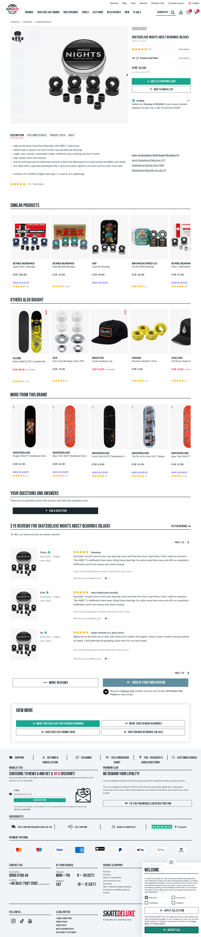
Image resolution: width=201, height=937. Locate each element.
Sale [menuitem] (138, 12)
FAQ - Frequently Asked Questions (117, 886)
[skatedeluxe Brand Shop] (161, 29)
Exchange (86, 757)
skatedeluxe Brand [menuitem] (48, 12)
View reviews (184, 49)
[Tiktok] (21, 921)
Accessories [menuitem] (114, 12)
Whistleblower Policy (65, 929)
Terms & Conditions (64, 918)
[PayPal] (121, 850)
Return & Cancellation (112, 877)
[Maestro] (40, 850)
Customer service (176, 3)
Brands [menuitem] (29, 12)
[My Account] (181, 12)
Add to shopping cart (163, 81)
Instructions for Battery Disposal (116, 889)
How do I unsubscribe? (22, 809)
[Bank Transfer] (182, 850)
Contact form (43, 884)
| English (195, 3)
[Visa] (60, 850)
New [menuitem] (127, 12)
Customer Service (187, 757)
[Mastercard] (19, 850)
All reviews (107, 883)
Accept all (174, 930)
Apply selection (174, 910)
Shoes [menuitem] (85, 12)
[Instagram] (13, 921)
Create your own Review (148, 683)
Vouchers (114, 3)
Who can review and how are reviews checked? (37, 534)
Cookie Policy (61, 925)
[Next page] (188, 542)
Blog (124, 3)
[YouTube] (30, 921)
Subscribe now (39, 800)
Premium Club (157, 3)
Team (133, 3)
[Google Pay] (161, 850)
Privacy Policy (62, 922)
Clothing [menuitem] (97, 12)
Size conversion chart (112, 880)
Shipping (19, 757)
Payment (106, 871)
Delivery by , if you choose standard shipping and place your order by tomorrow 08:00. (159, 104)
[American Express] (80, 850)
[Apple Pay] (141, 850)
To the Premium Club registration (150, 803)
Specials (143, 3)
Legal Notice (63, 912)
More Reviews (58, 683)
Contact (106, 892)
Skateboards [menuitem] (70, 12)
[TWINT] (100, 849)
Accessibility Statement (66, 932)
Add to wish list (164, 89)
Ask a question (58, 511)
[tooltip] (188, 58)
